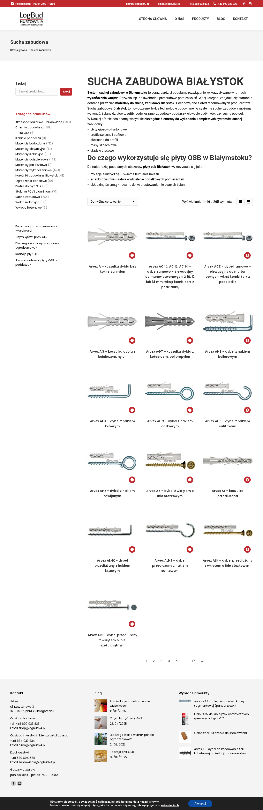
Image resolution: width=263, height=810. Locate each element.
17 (193, 661)
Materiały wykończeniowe (33, 170)
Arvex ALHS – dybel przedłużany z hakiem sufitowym (170, 565)
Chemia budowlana (29, 127)
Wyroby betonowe (28, 207)
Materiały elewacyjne (30, 149)
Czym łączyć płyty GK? (31, 237)
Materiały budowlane (30, 143)
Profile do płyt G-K (28, 186)
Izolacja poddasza (28, 138)
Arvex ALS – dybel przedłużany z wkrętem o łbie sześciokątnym (112, 640)
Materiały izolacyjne (29, 154)
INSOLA (24, 133)
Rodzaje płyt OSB (27, 254)
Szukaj (20, 83)
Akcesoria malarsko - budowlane (38, 122)
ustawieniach (170, 805)
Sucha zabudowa (27, 197)
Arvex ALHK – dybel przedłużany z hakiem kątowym (112, 565)
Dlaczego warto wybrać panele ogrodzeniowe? (37, 245)
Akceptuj (200, 803)
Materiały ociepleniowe (31, 159)
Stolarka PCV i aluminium (33, 191)
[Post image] (101, 705)
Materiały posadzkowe (31, 165)
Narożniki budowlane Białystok (36, 175)
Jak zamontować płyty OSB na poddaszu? (37, 262)
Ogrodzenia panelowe (31, 181)
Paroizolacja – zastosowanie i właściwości (36, 228)
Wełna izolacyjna (27, 202)
